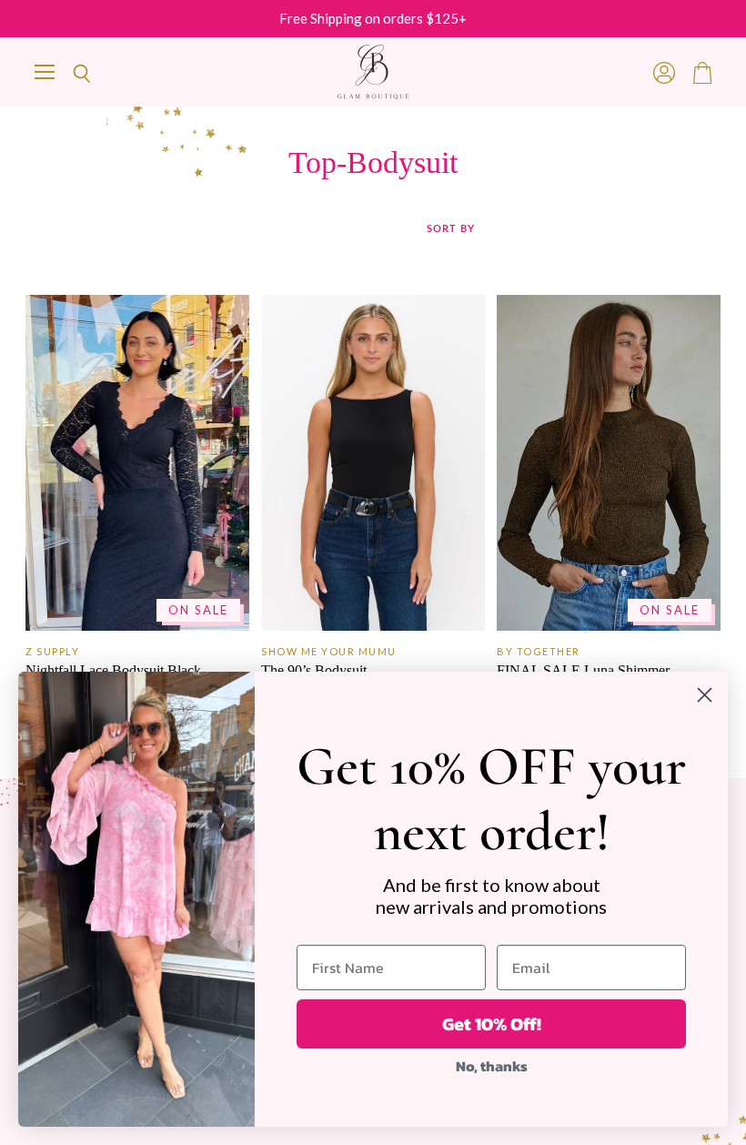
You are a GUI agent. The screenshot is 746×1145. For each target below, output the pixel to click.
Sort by (451, 228)
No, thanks (492, 1066)
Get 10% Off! (491, 1024)
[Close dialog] (705, 695)
